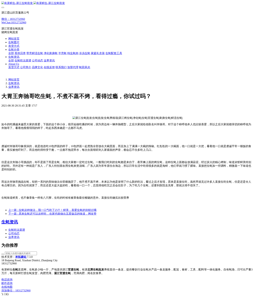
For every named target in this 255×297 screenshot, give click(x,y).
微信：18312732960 (13, 19)
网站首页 (13, 38)
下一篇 (52, 213)
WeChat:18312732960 (13, 22)
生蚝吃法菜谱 (16, 229)
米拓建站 (21, 256)
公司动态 (13, 233)
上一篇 (52, 210)
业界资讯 (13, 86)
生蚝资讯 (13, 83)
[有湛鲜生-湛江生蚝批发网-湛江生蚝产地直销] (127, 3)
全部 (11, 53)
